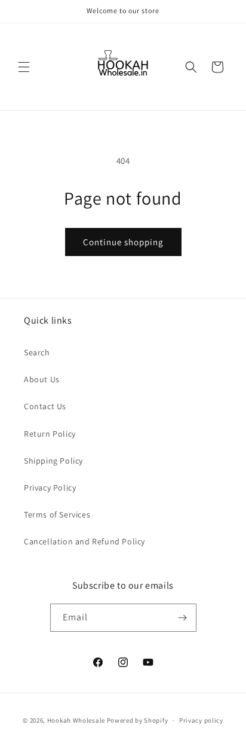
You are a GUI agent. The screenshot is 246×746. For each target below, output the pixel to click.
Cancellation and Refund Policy (84, 541)
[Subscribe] (183, 618)
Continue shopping (123, 242)
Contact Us (45, 406)
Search (37, 352)
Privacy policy (201, 720)
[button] (24, 67)
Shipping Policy (53, 460)
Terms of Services (57, 514)
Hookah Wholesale (76, 720)
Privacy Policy (50, 487)
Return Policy (50, 433)
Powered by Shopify (137, 720)
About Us (42, 379)
